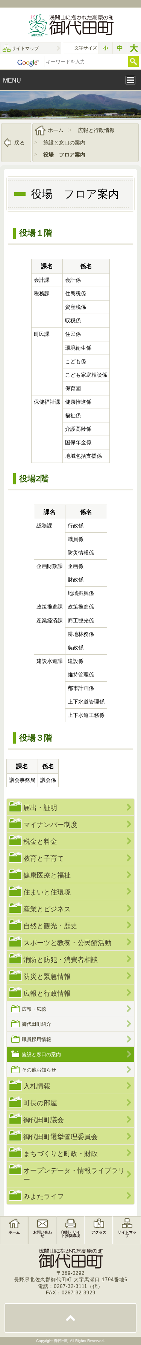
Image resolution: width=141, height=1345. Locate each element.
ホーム (56, 130)
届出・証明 (40, 808)
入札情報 (36, 1086)
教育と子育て (43, 858)
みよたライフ (43, 1196)
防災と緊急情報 (47, 976)
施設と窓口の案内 (64, 143)
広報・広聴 (34, 1009)
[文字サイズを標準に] (119, 48)
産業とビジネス (47, 909)
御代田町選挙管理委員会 (60, 1137)
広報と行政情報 (96, 130)
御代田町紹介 (36, 1024)
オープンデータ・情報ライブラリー (74, 1174)
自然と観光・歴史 (50, 926)
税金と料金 (40, 841)
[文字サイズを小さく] (105, 48)
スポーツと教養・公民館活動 (67, 943)
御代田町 (62, 1341)
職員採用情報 (36, 1039)
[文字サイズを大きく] (134, 48)
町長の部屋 (40, 1103)
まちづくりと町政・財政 (60, 1153)
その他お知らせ (39, 1070)
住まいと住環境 (47, 892)
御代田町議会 (43, 1120)
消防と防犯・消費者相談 (60, 959)
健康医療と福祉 (47, 875)
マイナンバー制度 (50, 824)
